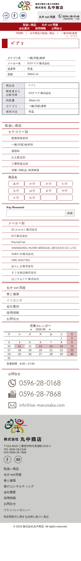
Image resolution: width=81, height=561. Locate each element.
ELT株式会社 (19, 235)
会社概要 (10, 492)
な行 (16, 190)
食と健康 (13, 294)
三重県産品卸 (19, 163)
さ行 (49, 183)
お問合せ (56, 28)
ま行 (49, 190)
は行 (32, 190)
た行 (65, 183)
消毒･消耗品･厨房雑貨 (25, 170)
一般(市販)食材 (69, 33)
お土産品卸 (18, 157)
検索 (70, 213)
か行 (32, 183)
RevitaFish (18, 242)
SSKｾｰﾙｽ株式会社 (22, 253)
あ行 (16, 183)
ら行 (16, 197)
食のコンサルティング (19, 486)
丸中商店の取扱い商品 (42, 33)
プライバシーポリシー (17, 510)
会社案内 (24, 28)
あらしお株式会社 (22, 266)
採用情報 (40, 28)
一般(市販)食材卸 (22, 144)
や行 (65, 190)
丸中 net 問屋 (50, 24)
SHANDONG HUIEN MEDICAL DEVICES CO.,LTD (43, 247)
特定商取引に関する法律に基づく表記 (26, 516)
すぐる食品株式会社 (23, 272)
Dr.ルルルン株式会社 (24, 229)
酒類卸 (15, 150)
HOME (19, 33)
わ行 (32, 197)
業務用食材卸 (19, 138)
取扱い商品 (29, 24)
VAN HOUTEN (20, 260)
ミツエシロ (14, 300)
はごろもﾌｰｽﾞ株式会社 (25, 278)
